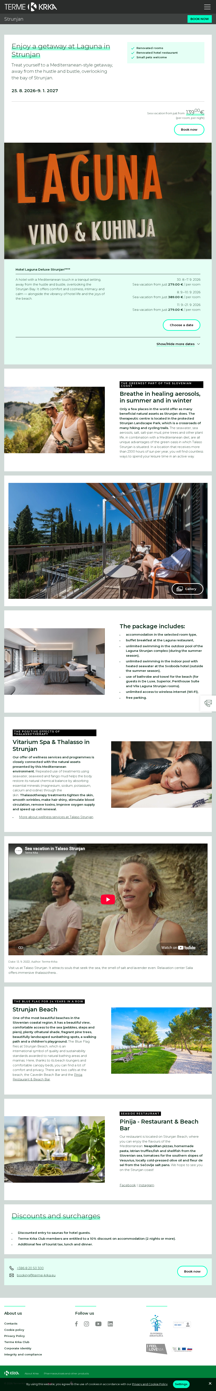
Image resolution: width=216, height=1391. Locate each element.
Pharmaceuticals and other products (66, 1373)
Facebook (128, 1185)
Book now (199, 19)
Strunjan (13, 19)
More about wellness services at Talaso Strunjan (56, 817)
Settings (181, 1384)
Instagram (146, 1185)
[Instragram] (86, 1323)
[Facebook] (76, 1323)
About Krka (32, 1373)
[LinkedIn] (110, 1323)
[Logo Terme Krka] (31, 6)
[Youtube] (98, 1324)
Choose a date (181, 325)
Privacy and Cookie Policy (149, 1384)
